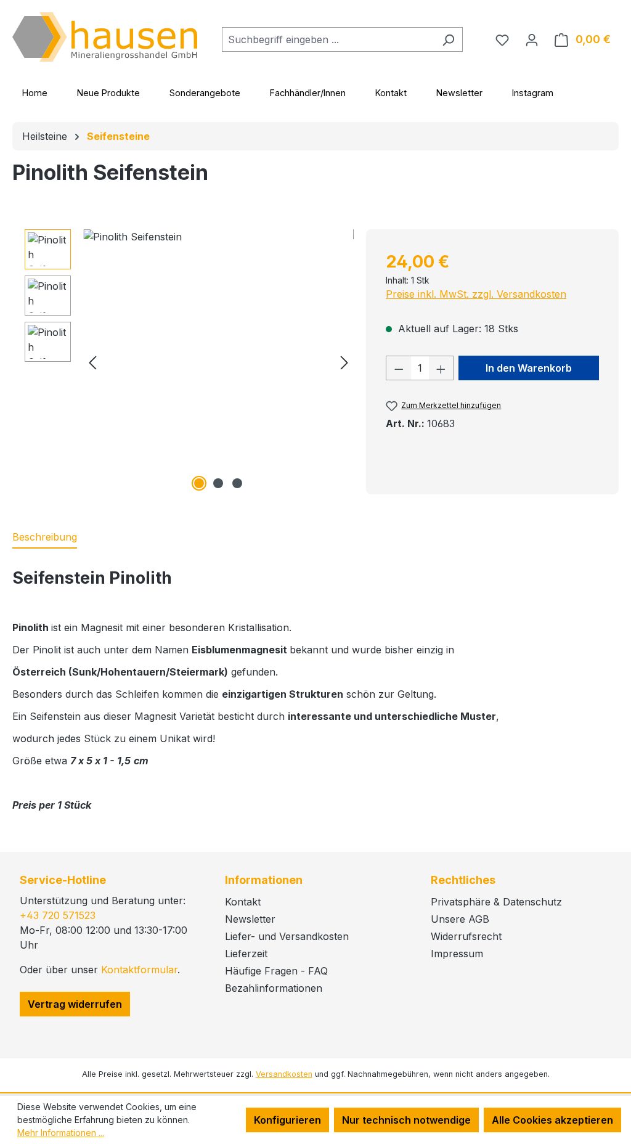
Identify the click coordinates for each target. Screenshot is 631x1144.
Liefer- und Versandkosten (287, 936)
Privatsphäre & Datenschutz (496, 902)
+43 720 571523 (58, 915)
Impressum (457, 953)
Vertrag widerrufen (75, 1004)
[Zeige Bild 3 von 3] (237, 483)
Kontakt (391, 93)
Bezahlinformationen (273, 988)
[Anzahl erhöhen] (441, 368)
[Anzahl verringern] (399, 368)
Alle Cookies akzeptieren (552, 1120)
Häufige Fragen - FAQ (276, 971)
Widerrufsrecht (466, 936)
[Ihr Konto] (532, 39)
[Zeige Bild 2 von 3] (218, 483)
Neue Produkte (108, 93)
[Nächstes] (344, 362)
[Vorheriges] (92, 362)
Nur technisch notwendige (406, 1120)
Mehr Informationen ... (60, 1132)
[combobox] (328, 39)
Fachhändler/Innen (308, 93)
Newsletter (459, 93)
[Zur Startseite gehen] (104, 37)
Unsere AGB (460, 919)
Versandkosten (284, 1074)
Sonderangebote (204, 93)
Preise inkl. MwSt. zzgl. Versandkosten (476, 294)
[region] (189, 361)
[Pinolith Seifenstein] (218, 361)
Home (34, 93)
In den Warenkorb (529, 368)
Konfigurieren (287, 1120)
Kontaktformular (139, 969)
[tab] (44, 537)
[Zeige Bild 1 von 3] (199, 483)
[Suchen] (448, 39)
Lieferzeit (246, 953)
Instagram (532, 93)
